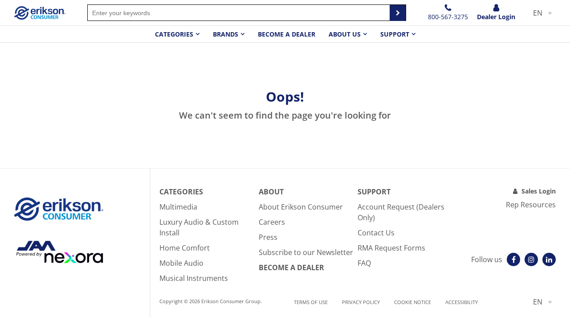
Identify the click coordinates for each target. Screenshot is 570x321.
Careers (272, 222)
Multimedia (178, 207)
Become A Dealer (291, 267)
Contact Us (376, 233)
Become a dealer (286, 34)
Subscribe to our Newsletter (306, 252)
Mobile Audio (181, 263)
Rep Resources (531, 205)
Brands (225, 34)
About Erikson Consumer (301, 207)
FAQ (364, 263)
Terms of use (311, 302)
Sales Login (538, 191)
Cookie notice (412, 302)
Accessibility (461, 302)
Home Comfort (184, 248)
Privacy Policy (361, 302)
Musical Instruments (193, 278)
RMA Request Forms (391, 248)
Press (268, 237)
